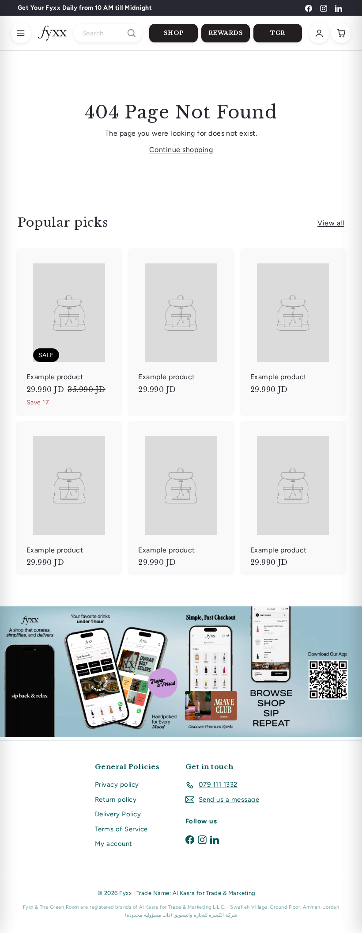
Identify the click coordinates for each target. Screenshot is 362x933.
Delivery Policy (118, 814)
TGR (277, 33)
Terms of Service (121, 829)
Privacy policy (117, 784)
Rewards (225, 33)
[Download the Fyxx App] (181, 671)
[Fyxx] (52, 33)
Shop (174, 33)
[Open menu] (21, 33)
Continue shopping (181, 149)
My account (113, 844)
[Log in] (319, 33)
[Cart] (341, 33)
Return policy (115, 800)
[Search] (131, 33)
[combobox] (108, 33)
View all (330, 223)
